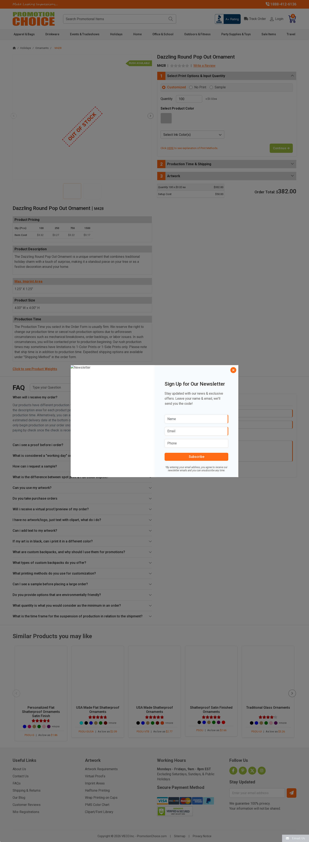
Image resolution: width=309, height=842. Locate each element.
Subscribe (196, 457)
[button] (295, 838)
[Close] (233, 370)
